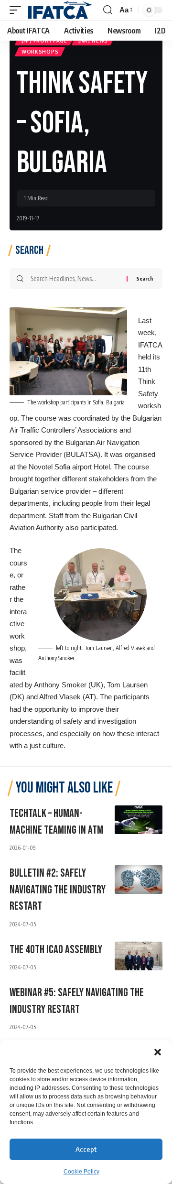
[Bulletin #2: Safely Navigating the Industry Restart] (138, 879)
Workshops (40, 51)
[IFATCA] (60, 10)
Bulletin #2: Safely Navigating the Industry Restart (58, 889)
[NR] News (93, 40)
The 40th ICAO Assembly (56, 949)
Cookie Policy (81, 1171)
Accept (86, 1149)
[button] (157, 1052)
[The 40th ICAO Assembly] (138, 956)
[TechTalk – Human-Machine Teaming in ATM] (138, 819)
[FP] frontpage (44, 40)
